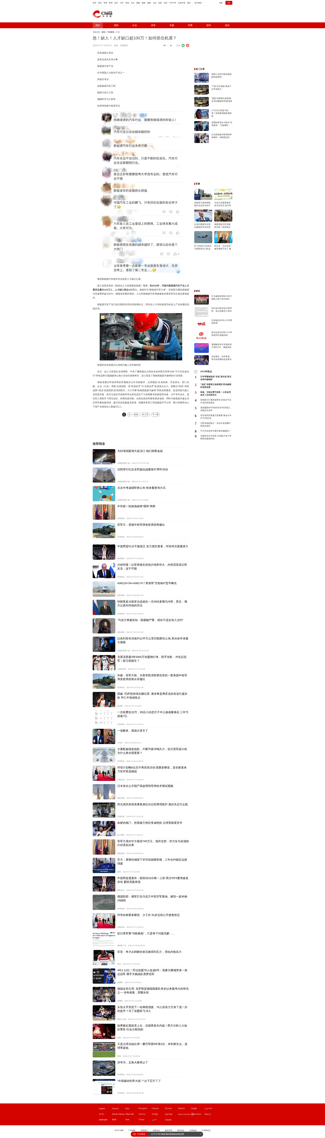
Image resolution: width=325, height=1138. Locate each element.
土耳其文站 (145, 1120)
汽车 (122, 3)
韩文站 (105, 1114)
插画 (143, 3)
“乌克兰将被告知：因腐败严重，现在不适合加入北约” (150, 620)
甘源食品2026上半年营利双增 (221, 321)
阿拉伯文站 (211, 1109)
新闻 (103, 32)
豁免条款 (180, 1130)
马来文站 (118, 1114)
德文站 (118, 1109)
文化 (132, 3)
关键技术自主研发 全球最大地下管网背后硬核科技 (215, 437)
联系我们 (144, 1130)
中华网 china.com (103, 14)
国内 (97, 25)
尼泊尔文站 (105, 1120)
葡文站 (145, 1109)
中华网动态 (206, 1130)
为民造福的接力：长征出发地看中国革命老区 (215, 424)
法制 (165, 3)
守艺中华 (172, 3)
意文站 (131, 1109)
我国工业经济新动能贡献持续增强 (221, 75)
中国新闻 (110, 32)
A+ (165, 45)
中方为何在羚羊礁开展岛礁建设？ (215, 431)
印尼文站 (184, 1114)
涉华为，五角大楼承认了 (132, 1062)
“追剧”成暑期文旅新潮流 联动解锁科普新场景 (221, 99)
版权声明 (168, 1130)
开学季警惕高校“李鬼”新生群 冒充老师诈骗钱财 (215, 378)
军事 (105, 3)
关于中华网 (119, 1130)
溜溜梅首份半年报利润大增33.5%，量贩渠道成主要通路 (221, 346)
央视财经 (124, 45)
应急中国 (181, 3)
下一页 (155, 414)
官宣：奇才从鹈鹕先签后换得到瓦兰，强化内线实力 (149, 951)
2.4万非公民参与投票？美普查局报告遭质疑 (221, 113)
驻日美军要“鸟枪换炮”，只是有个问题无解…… (146, 933)
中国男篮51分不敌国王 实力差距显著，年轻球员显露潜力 (152, 546)
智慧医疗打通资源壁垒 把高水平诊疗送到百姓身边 (215, 401)
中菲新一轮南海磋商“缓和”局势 (136, 506)
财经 (111, 3)
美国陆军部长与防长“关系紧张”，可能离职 (221, 123)
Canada (168, 1120)
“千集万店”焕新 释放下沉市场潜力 (221, 87)
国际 (116, 25)
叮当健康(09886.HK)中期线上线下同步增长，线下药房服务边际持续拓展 (221, 297)
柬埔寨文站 (158, 1114)
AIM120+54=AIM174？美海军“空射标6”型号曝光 (147, 583)
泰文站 (171, 1114)
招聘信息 (156, 1130)
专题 (171, 25)
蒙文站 (211, 1114)
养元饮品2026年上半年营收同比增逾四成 (221, 333)
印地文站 (118, 1120)
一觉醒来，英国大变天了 (132, 730)
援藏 (138, 3)
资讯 (100, 3)
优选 (160, 3)
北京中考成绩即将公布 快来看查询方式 (141, 487)
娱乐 (116, 3)
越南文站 (131, 1114)
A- (171, 45)
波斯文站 (158, 1120)
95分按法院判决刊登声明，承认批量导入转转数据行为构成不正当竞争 (221, 309)
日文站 (197, 1109)
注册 (220, 3)
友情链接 (193, 1130)
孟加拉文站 (131, 1120)
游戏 (127, 3)
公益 (154, 3)
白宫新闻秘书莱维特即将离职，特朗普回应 (221, 135)
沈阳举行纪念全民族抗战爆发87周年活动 (142, 469)
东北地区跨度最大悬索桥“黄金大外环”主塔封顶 (215, 416)
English (102, 1108)
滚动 (227, 25)
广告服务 (132, 1130)
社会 (134, 25)
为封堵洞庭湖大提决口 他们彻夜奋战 (140, 451)
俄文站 (171, 1109)
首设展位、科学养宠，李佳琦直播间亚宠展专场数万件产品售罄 (221, 358)
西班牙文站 (184, 1109)
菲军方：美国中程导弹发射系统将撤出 (141, 524)
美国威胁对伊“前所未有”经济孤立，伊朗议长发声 (216, 409)
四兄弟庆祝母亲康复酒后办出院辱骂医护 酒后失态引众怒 (152, 804)
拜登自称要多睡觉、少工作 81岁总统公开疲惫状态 (148, 915)
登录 (228, 3)
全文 (136, 414)
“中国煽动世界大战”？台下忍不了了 (139, 1080)
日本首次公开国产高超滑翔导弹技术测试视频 (145, 786)
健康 (149, 3)
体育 (153, 25)
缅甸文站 (197, 1114)
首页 (94, 3)
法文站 (158, 1109)
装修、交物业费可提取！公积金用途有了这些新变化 (215, 393)
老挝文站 (145, 1114)
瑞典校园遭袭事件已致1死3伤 (164, 1134)
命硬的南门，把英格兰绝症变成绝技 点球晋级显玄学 (149, 822)
